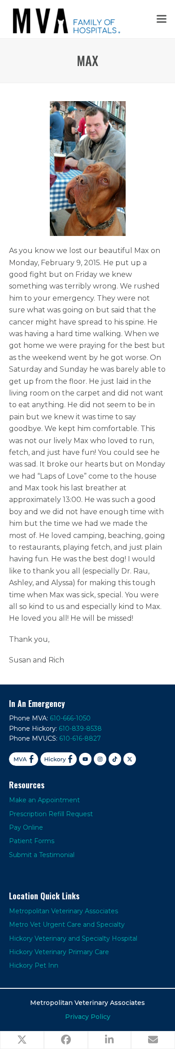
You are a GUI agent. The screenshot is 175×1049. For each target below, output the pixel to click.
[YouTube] (85, 759)
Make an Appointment (44, 800)
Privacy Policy (87, 1017)
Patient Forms (31, 841)
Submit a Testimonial (41, 855)
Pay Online (26, 827)
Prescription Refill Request (51, 814)
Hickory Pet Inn (33, 965)
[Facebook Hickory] (58, 759)
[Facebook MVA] (23, 759)
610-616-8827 (80, 738)
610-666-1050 (70, 718)
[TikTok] (115, 759)
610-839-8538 (80, 729)
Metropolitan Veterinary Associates (63, 911)
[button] (161, 19)
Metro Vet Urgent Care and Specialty (67, 924)
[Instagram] (100, 759)
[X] (129, 759)
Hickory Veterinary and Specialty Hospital (73, 938)
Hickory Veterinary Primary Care (59, 952)
